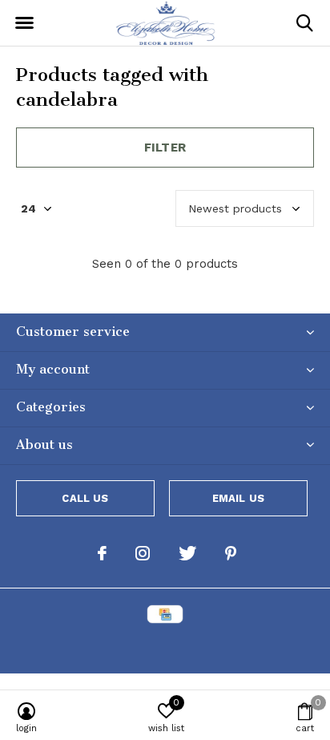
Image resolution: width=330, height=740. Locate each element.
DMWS (244, 647)
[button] (24, 23)
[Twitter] (187, 553)
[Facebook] (102, 553)
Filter (165, 147)
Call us (85, 498)
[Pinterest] (230, 553)
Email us (238, 498)
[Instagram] (142, 553)
